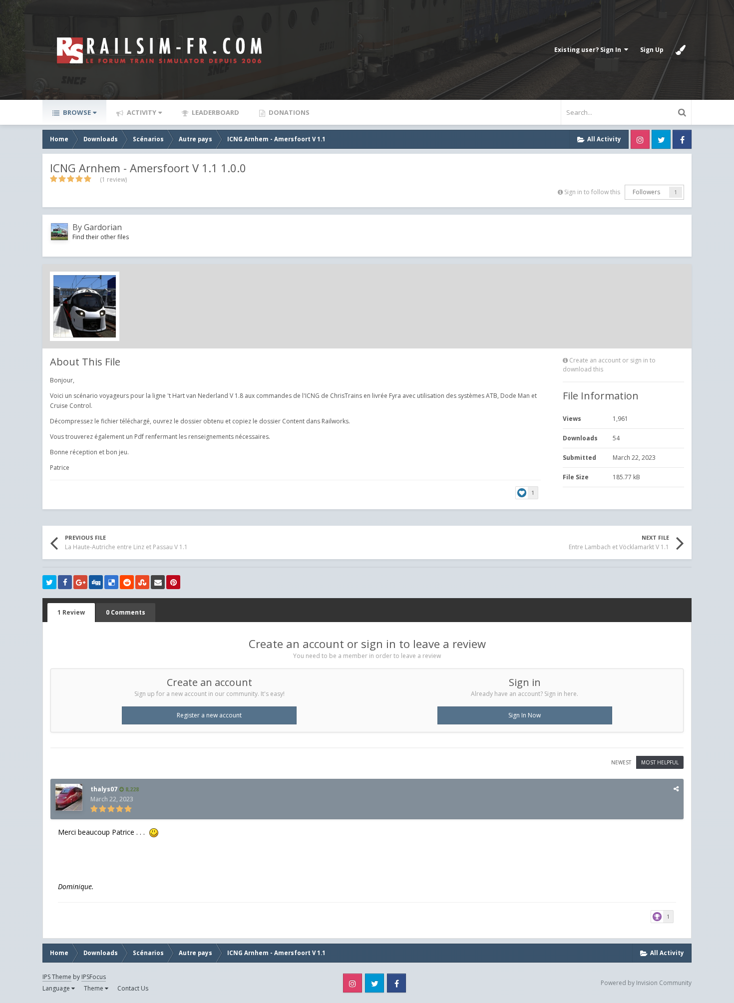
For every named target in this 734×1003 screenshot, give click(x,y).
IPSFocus (93, 977)
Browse (76, 112)
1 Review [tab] (71, 612)
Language (56, 988)
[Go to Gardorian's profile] (59, 231)
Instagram (640, 139)
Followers (646, 192)
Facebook (682, 139)
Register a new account (209, 715)
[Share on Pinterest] (173, 582)
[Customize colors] (681, 49)
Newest (621, 762)
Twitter (661, 139)
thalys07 (103, 789)
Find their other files (100, 237)
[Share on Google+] (80, 582)
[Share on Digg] (96, 582)
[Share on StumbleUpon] (142, 582)
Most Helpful (660, 762)
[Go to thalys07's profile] (68, 797)
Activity (140, 112)
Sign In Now (524, 715)
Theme (94, 988)
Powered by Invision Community (646, 983)
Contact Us (132, 988)
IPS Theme (56, 977)
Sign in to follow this (592, 192)
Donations (288, 112)
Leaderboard (214, 112)
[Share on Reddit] (127, 582)
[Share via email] (158, 582)
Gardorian (103, 227)
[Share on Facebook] (65, 582)
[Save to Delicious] (111, 582)
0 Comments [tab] (125, 612)
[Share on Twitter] (49, 582)
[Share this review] (676, 788)
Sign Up (652, 49)
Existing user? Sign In (589, 49)
